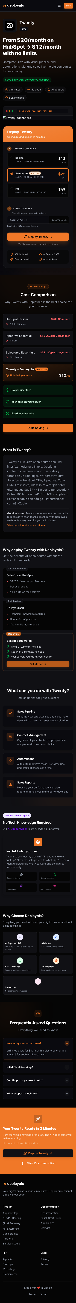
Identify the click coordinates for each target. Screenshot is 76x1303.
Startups (8, 1264)
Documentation (50, 1212)
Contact (45, 1227)
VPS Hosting (13, 1217)
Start (68, 5)
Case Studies (10, 1233)
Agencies (8, 1259)
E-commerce (10, 1274)
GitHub (43, 1294)
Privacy (45, 1259)
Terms (44, 1264)
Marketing (9, 1269)
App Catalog (10, 1212)
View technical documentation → (26, 525)
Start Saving (36, 428)
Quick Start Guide (51, 1217)
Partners (8, 1238)
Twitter (33, 1294)
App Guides (47, 1222)
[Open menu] (59, 5)
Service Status (11, 1243)
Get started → (38, 664)
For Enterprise (11, 1228)
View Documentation (41, 1163)
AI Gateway (13, 1223)
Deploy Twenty (38, 237)
